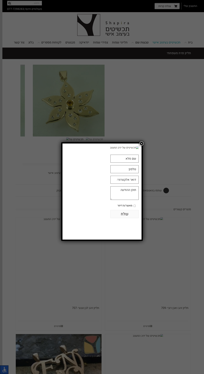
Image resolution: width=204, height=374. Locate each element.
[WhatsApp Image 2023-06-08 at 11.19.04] (124, 148)
